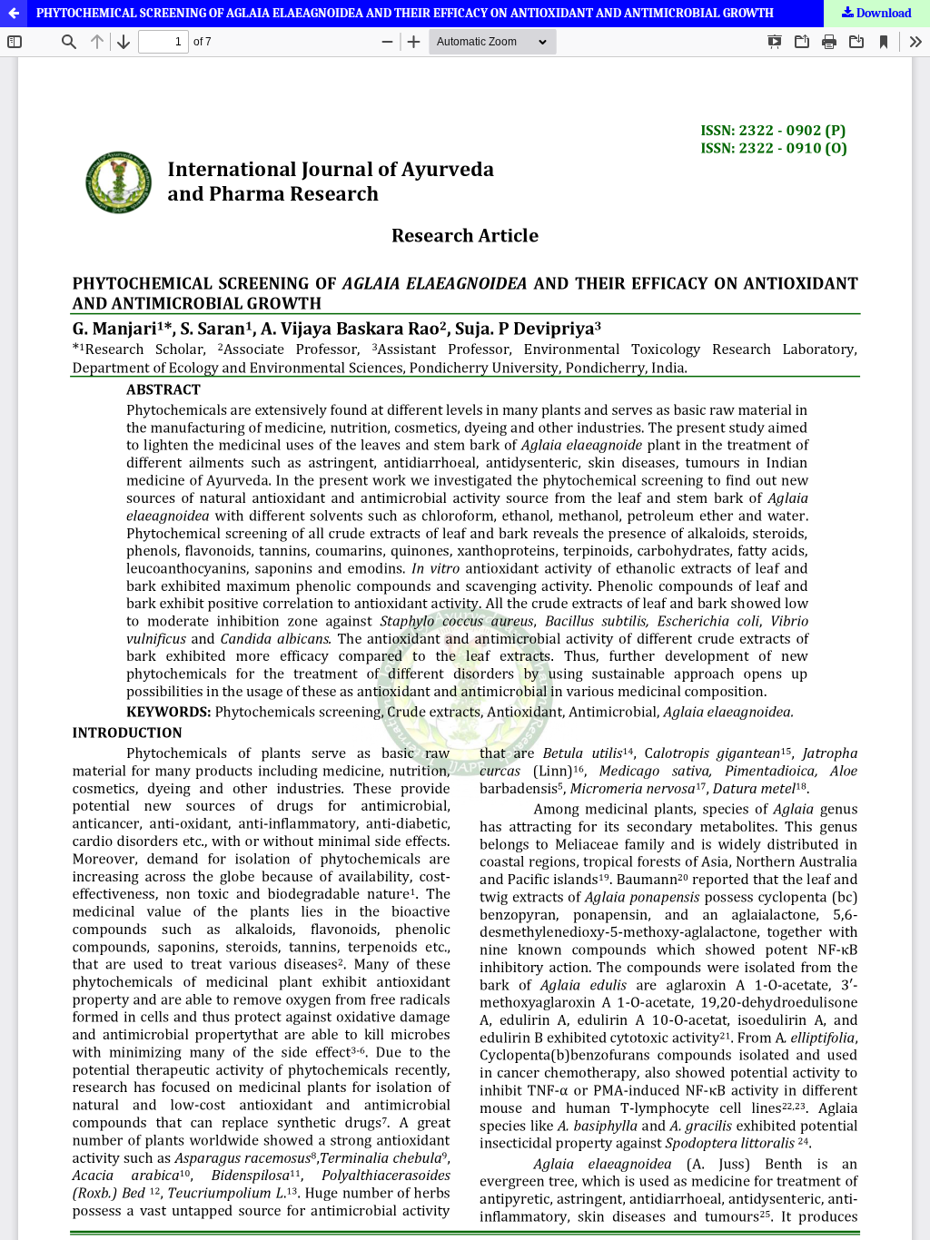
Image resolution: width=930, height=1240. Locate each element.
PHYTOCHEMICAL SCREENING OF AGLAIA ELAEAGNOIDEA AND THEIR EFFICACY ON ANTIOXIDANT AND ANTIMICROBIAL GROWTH (405, 13)
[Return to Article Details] (13, 13)
